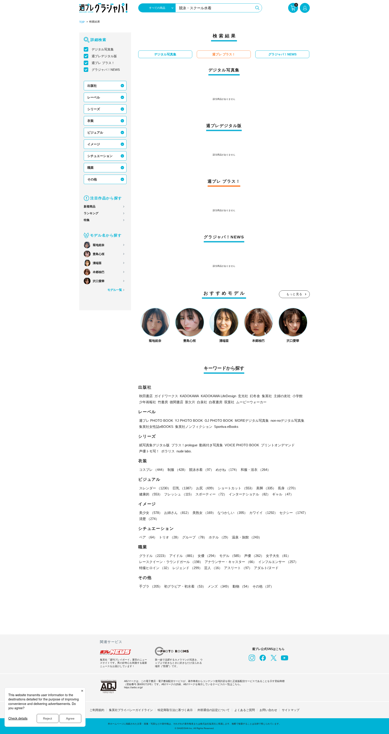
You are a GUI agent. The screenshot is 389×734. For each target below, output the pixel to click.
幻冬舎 (255, 396)
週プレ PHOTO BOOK (156, 420)
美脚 (266, 488)
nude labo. (184, 451)
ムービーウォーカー (251, 402)
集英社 (267, 396)
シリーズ (93, 109)
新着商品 (89, 206)
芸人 (213, 568)
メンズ (219, 586)
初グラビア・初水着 (185, 586)
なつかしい (232, 513)
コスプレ (152, 470)
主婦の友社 (282, 396)
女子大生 (278, 556)
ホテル (219, 537)
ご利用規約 (97, 710)
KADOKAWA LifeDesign (218, 396)
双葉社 (229, 402)
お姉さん (177, 513)
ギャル (283, 494)
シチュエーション (100, 156)
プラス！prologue (184, 445)
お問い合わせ (268, 710)
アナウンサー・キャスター (230, 562)
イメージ (93, 144)
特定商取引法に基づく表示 (175, 710)
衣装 (90, 121)
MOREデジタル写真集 (252, 420)
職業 (90, 167)
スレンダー (155, 488)
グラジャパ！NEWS (106, 69)
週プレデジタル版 (104, 56)
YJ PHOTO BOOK (189, 420)
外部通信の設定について (213, 710)
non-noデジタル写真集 (287, 420)
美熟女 (204, 513)
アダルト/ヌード (266, 568)
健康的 (150, 494)
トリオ (169, 537)
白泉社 (202, 402)
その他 (92, 179)
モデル (230, 556)
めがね (227, 470)
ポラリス (168, 451)
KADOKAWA (189, 396)
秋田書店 (146, 396)
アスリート (238, 568)
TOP (82, 22)
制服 (177, 470)
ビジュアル (95, 132)
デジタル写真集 (103, 49)
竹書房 (163, 402)
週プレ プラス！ (103, 63)
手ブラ (150, 586)
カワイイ (263, 513)
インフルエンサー (278, 562)
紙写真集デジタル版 (154, 445)
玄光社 (243, 396)
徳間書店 (176, 402)
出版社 (92, 85)
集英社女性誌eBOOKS (156, 427)
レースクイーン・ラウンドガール (171, 562)
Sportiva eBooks (226, 427)
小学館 (297, 396)
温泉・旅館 (247, 537)
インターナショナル (249, 494)
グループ (194, 537)
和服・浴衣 (256, 470)
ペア (148, 537)
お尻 (206, 488)
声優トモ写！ (149, 451)
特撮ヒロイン (155, 568)
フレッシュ (179, 494)
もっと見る (294, 294)
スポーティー (211, 494)
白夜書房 (215, 402)
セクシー (293, 513)
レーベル (93, 97)
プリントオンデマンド (278, 445)
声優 (254, 556)
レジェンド (187, 568)
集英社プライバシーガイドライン (131, 710)
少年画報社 (147, 402)
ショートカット (236, 488)
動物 (242, 586)
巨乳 (183, 488)
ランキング (91, 213)
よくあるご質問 (244, 710)
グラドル (153, 556)
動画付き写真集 (211, 445)
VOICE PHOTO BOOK (242, 445)
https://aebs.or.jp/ (133, 687)
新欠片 (190, 402)
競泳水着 (201, 470)
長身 (288, 488)
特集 (87, 220)
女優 (207, 556)
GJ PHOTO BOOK (219, 420)
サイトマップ (290, 710)
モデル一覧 (114, 290)
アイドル (182, 556)
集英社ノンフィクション (193, 427)
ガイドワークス (166, 396)
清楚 (149, 519)
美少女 (150, 513)
